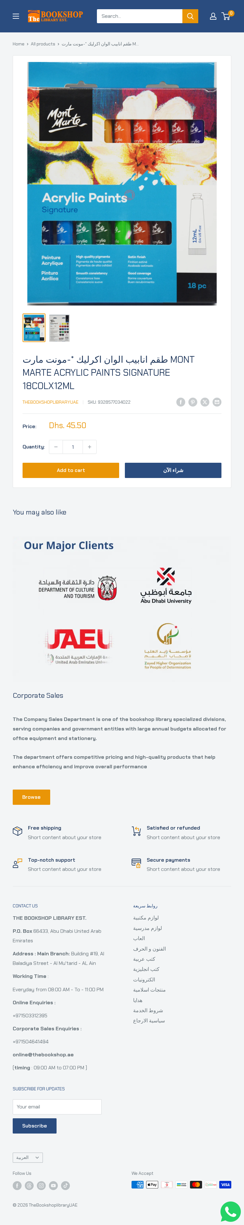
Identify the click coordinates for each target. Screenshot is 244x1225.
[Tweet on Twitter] (204, 402)
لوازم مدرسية (147, 928)
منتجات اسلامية (149, 989)
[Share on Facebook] (180, 402)
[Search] (190, 16)
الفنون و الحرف (149, 949)
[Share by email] (217, 402)
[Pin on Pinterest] (192, 402)
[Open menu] (16, 16)
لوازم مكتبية (146, 917)
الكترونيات (144, 979)
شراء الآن (173, 470)
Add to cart (71, 470)
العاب (139, 938)
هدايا (137, 1000)
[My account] (213, 16)
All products (43, 44)
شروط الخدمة (148, 1010)
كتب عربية (144, 959)
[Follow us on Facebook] (17, 1185)
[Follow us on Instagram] (41, 1185)
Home (18, 44)
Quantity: (34, 446)
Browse (31, 797)
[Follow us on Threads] (29, 1185)
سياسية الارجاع (149, 1020)
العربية (22, 1157)
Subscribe (34, 1125)
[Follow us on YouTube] (53, 1185)
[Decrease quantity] (56, 447)
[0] (226, 16)
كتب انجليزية (146, 969)
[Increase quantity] (89, 447)
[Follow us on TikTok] (65, 1185)
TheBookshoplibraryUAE (50, 402)
